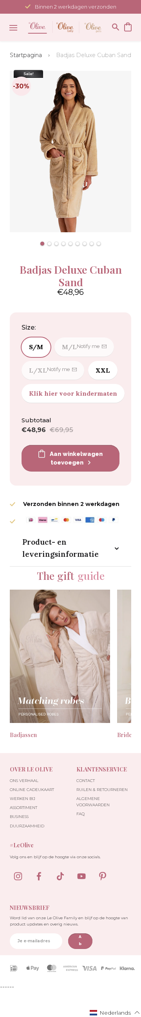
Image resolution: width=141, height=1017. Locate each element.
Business (19, 816)
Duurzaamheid (27, 826)
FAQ (80, 813)
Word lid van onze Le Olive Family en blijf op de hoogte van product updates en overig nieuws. (69, 921)
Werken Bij (22, 798)
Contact (85, 780)
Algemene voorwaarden (93, 801)
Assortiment (23, 807)
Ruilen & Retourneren (102, 789)
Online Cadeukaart (32, 789)
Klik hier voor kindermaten (73, 393)
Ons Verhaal (24, 780)
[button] (42, 244)
